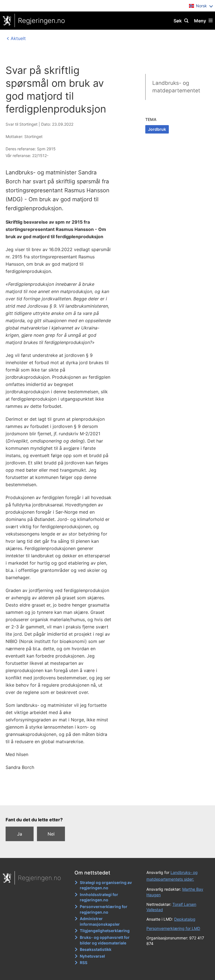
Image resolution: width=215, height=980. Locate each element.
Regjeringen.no (41, 21)
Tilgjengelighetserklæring (105, 930)
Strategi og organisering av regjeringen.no (106, 885)
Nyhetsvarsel (92, 956)
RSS (83, 962)
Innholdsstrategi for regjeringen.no (99, 897)
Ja (19, 834)
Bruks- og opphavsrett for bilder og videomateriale (105, 940)
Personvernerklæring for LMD (173, 928)
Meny (200, 21)
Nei (51, 834)
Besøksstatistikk (95, 949)
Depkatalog (184, 919)
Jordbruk (157, 129)
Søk (178, 21)
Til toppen (104, 797)
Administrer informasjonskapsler (100, 921)
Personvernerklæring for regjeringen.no (103, 909)
